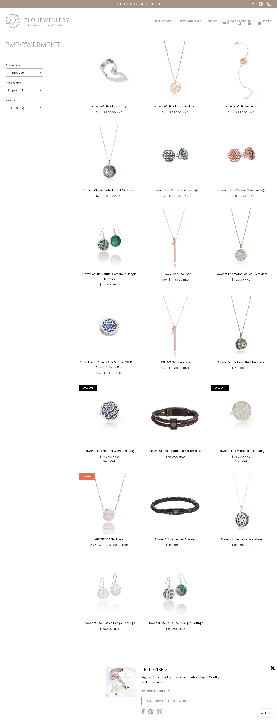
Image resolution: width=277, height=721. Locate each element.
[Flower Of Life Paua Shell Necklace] (241, 327)
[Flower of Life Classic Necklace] (175, 71)
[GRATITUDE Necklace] (109, 504)
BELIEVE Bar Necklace (175, 362)
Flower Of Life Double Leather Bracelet (175, 451)
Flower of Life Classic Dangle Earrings (109, 623)
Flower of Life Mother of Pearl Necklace (241, 274)
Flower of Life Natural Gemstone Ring (109, 451)
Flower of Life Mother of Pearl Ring (241, 451)
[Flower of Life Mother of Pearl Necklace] (241, 239)
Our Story (162, 21)
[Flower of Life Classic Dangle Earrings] (109, 588)
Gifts (267, 21)
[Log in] (249, 23)
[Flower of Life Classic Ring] (109, 71)
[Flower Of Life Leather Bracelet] (175, 504)
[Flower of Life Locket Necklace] (241, 504)
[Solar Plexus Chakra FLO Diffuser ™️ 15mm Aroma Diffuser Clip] (109, 327)
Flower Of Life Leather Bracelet (175, 539)
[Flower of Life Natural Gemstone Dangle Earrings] (109, 239)
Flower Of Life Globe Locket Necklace (109, 190)
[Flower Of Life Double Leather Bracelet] (175, 416)
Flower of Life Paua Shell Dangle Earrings (175, 623)
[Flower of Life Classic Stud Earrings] (241, 155)
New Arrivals (190, 21)
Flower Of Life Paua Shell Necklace (241, 362)
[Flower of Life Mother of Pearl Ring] (241, 416)
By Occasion (13, 82)
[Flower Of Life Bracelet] (241, 71)
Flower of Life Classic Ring (109, 106)
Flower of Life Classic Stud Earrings (241, 190)
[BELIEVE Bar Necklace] (175, 327)
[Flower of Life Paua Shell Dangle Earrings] (175, 588)
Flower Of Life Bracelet (241, 106)
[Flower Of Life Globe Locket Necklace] (109, 155)
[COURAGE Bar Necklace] (175, 239)
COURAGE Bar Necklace (175, 274)
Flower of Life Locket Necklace (241, 539)
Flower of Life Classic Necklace (175, 106)
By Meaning (13, 65)
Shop (213, 21)
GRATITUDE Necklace (109, 539)
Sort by (10, 100)
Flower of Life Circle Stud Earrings (175, 190)
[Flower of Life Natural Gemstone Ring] (109, 416)
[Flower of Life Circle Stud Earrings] (175, 155)
